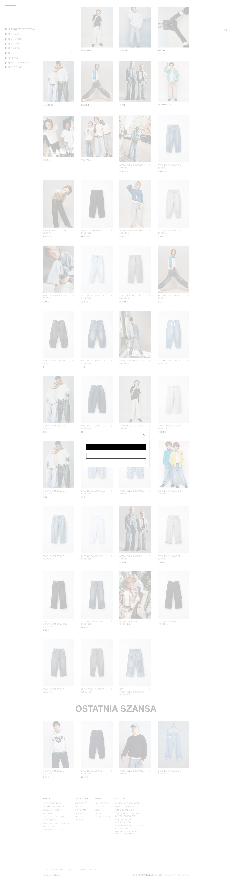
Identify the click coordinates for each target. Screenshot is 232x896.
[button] (116, 447)
